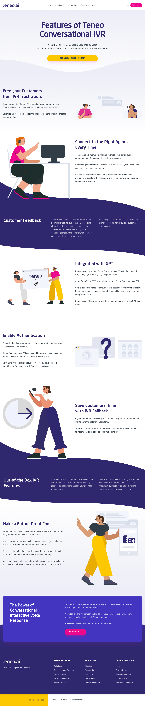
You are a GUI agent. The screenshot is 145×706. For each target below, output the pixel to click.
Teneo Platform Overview (64, 670)
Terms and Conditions (124, 682)
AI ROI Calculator (61, 682)
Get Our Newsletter (92, 682)
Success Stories (60, 674)
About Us (88, 666)
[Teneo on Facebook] (34, 699)
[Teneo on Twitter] (38, 699)
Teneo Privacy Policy (124, 674)
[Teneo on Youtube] (42, 699)
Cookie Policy (121, 678)
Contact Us (89, 670)
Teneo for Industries (62, 678)
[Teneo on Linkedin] (30, 699)
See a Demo (90, 678)
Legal (118, 666)
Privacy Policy (121, 670)
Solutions (58, 666)
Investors (89, 674)
